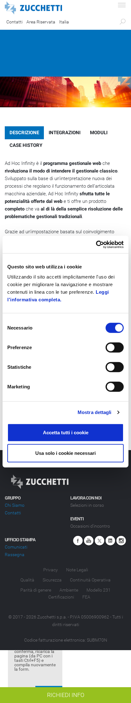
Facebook (78, 540)
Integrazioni (64, 132)
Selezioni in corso (87, 505)
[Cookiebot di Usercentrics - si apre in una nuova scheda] (96, 244)
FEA (86, 596)
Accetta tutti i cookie (65, 432)
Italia (64, 21)
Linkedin (110, 540)
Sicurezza (52, 579)
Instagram (121, 540)
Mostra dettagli (95, 412)
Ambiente (68, 590)
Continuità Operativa (90, 579)
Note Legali (77, 569)
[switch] (115, 347)
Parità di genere (35, 590)
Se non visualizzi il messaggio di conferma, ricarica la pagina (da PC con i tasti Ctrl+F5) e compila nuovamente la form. (35, 655)
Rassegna (14, 554)
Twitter (99, 540)
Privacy (50, 569)
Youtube (88, 540)
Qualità (27, 579)
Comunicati (16, 546)
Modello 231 (98, 590)
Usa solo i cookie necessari (65, 453)
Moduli (98, 132)
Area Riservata (40, 21)
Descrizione (24, 132)
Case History (26, 145)
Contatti (14, 21)
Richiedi (65, 695)
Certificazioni (61, 596)
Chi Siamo (14, 505)
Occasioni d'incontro (90, 526)
